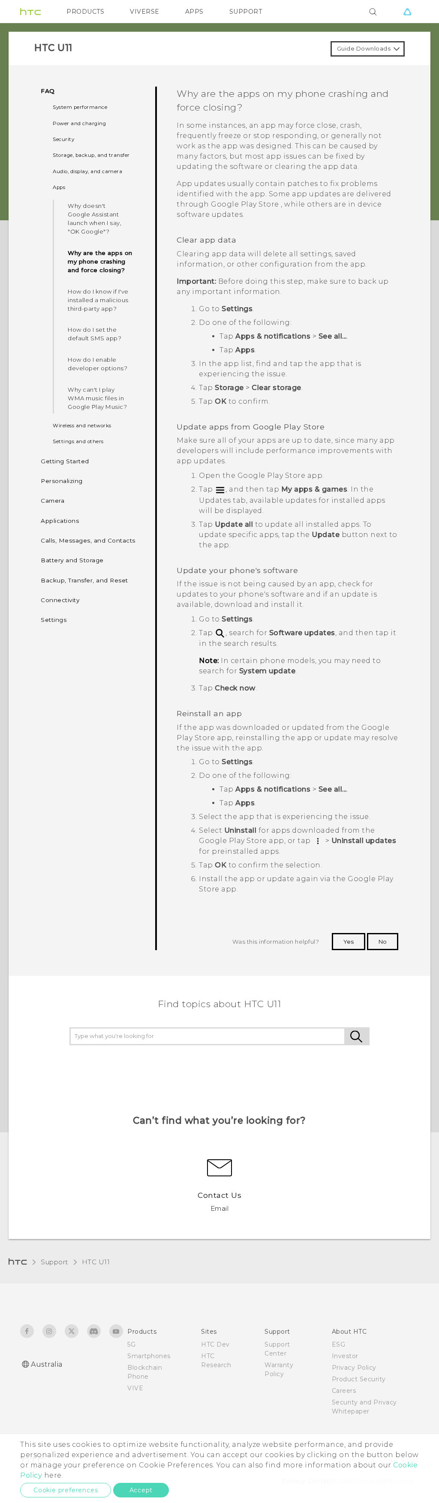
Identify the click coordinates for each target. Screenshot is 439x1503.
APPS (194, 11)
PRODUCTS (85, 11)
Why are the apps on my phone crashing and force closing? (100, 261)
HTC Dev (215, 1344)
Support (54, 1262)
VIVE (135, 1388)
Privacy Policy (354, 1367)
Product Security (359, 1379)
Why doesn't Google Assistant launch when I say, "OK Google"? (94, 218)
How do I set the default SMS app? (94, 334)
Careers (344, 1391)
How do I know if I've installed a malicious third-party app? (98, 300)
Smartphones (149, 1356)
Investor (345, 1356)
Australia (47, 1364)
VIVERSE (144, 11)
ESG (339, 1344)
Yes (348, 941)
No (383, 941)
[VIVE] (407, 11)
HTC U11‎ (96, 1262)
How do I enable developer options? (97, 364)
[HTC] (30, 11)
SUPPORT (245, 11)
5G (131, 1344)
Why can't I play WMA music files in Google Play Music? (97, 398)
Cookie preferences (65, 1490)
